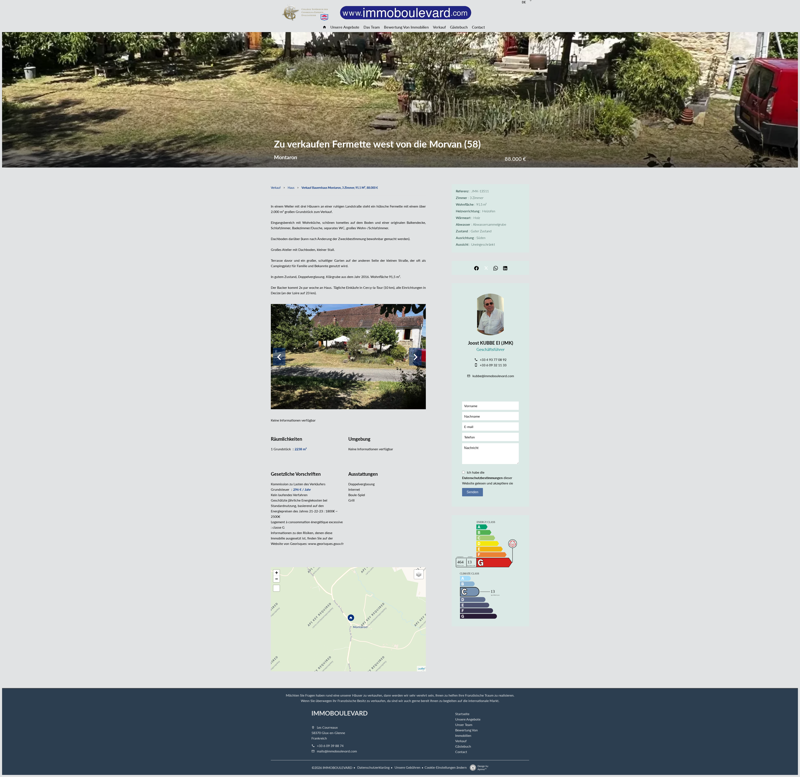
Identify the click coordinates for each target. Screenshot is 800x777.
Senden (472, 492)
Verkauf (276, 187)
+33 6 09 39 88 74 (330, 745)
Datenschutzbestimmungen (482, 477)
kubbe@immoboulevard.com (493, 375)
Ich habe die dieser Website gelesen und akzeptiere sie (487, 477)
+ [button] (276, 572)
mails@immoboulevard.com (337, 751)
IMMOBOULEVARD (339, 713)
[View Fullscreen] (276, 588)
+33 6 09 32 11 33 (493, 365)
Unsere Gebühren (407, 767)
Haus (291, 187)
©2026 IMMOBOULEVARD (332, 767)
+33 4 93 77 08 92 (493, 359)
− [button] (276, 579)
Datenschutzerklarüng (373, 767)
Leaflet (421, 668)
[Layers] (418, 574)
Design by (483, 767)
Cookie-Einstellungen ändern (446, 767)
